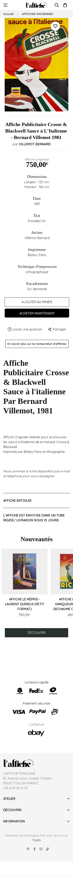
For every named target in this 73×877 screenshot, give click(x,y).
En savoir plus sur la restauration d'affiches (37, 344)
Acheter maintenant (37, 313)
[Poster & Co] (36, 5)
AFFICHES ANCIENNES (37, 14)
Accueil (8, 14)
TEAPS (36, 840)
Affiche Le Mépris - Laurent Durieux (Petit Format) (24, 604)
